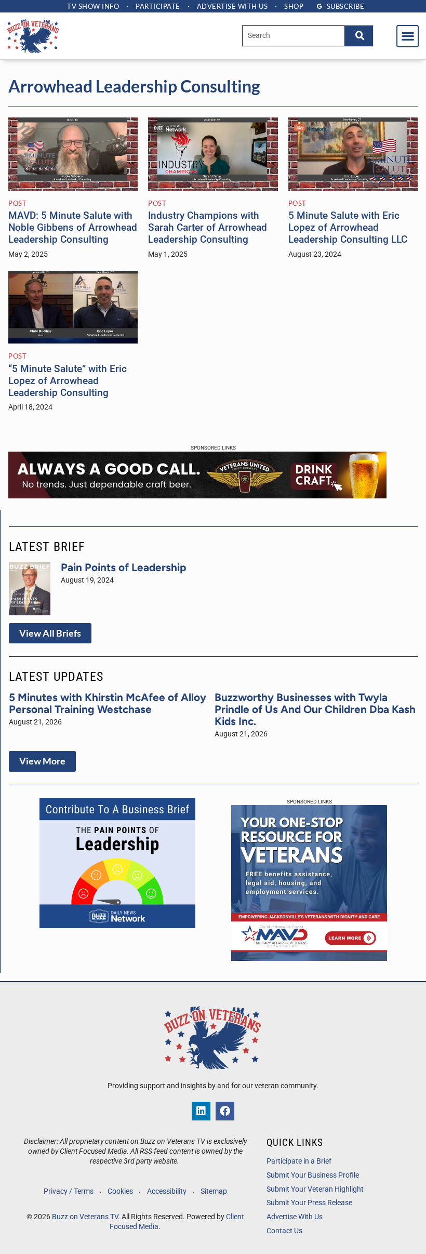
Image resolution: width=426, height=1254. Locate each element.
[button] (407, 36)
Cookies (120, 1191)
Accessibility (167, 1191)
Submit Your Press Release (309, 1202)
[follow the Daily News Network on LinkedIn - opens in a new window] (201, 1111)
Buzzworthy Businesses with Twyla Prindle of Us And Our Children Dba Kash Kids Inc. (315, 709)
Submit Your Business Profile (313, 1175)
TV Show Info (93, 6)
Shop (293, 6)
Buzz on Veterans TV (85, 1216)
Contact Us (284, 1230)
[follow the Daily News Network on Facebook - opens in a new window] (225, 1111)
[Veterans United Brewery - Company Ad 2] (197, 495)
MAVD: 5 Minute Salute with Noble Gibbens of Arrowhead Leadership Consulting (72, 227)
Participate (158, 6)
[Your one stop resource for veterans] (309, 958)
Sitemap (214, 1191)
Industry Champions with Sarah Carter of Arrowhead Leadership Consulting (207, 227)
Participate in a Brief (299, 1161)
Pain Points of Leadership (124, 567)
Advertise (232, 6)
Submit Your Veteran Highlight (315, 1189)
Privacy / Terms (69, 1191)
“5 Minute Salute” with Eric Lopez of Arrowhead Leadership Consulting (67, 381)
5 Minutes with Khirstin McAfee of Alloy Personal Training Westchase (107, 703)
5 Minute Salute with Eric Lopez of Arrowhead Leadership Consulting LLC (347, 227)
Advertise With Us (295, 1216)
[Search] (359, 35)
